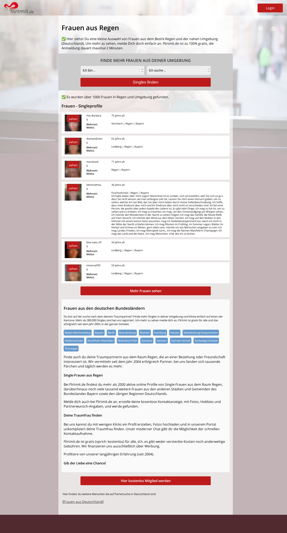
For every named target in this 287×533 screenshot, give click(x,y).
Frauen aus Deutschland (83, 501)
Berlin (111, 332)
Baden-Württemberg (78, 332)
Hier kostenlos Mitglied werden (146, 480)
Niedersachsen (74, 340)
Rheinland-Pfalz (127, 340)
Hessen (174, 332)
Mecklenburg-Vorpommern (201, 332)
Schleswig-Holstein (206, 340)
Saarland (146, 340)
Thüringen (71, 348)
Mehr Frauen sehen (145, 291)
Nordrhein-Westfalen (100, 340)
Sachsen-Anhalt (180, 340)
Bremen (145, 332)
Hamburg (160, 332)
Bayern (99, 332)
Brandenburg (127, 332)
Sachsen (162, 340)
